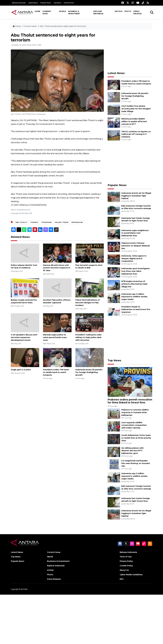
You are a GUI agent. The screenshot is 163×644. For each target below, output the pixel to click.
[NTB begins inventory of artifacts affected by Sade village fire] (114, 285)
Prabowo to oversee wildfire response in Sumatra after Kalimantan (135, 412)
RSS (122, 579)
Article (118, 11)
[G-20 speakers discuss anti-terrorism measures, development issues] (25, 322)
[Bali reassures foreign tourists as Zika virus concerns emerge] (114, 209)
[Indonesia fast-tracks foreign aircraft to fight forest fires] (114, 222)
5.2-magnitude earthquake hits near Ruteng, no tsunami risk (135, 463)
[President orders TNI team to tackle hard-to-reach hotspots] (57, 357)
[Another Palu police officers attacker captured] (57, 288)
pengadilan (77, 222)
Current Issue (46, 12)
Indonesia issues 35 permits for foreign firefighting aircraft (88, 372)
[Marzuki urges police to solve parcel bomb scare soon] (57, 322)
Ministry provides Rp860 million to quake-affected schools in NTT (134, 121)
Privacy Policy (126, 561)
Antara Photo (69, 3)
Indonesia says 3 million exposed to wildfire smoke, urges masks (134, 297)
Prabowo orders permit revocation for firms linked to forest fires (130, 401)
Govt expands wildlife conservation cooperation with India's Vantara (134, 425)
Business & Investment (74, 12)
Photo (127, 11)
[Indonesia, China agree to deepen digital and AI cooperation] (114, 259)
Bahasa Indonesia (19, 3)
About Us (124, 570)
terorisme (46, 222)
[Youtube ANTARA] (137, 3)
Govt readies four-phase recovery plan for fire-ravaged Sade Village (135, 109)
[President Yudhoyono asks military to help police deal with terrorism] (89, 322)
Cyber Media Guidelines (131, 574)
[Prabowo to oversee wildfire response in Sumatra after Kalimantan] (114, 413)
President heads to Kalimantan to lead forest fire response (135, 309)
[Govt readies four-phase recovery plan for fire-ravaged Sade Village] (114, 110)
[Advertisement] (130, 51)
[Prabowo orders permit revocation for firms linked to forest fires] (130, 381)
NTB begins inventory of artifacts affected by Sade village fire (134, 284)
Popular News (45, 3)
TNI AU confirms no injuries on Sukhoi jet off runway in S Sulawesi (136, 134)
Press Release (137, 12)
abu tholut (21, 222)
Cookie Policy (126, 565)
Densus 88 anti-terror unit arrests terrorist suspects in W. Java (56, 268)
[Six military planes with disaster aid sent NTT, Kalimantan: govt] (114, 451)
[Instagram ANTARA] (133, 3)
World (62, 11)
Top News (57, 3)
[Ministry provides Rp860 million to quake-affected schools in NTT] (114, 122)
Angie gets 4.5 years (21, 369)
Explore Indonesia (98, 12)
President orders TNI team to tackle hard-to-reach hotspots (56, 372)
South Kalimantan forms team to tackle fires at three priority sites (136, 438)
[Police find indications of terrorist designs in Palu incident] (89, 288)
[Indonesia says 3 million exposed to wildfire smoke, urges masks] (114, 297)
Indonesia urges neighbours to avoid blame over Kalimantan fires (135, 233)
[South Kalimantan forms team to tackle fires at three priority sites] (114, 439)
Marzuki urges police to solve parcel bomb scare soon (55, 337)
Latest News (33, 3)
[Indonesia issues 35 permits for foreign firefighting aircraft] (89, 357)
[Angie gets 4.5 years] (25, 357)
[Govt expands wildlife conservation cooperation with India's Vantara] (114, 426)
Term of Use (126, 557)
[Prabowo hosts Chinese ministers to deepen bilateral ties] (114, 246)
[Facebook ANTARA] (122, 3)
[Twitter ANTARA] (127, 3)
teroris (34, 222)
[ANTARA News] (22, 12)
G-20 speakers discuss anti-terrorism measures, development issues (24, 337)
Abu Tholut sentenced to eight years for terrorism (63, 26)
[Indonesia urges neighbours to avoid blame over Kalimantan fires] (114, 234)
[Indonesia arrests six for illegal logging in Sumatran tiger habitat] (114, 196)
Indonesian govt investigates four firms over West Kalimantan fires (135, 271)
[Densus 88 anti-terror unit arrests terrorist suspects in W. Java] (57, 253)
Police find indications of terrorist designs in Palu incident (87, 302)
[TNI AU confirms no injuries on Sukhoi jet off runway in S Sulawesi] (114, 135)
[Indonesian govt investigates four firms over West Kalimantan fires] (114, 272)
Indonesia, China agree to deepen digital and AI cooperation (133, 258)
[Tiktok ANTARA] (143, 3)
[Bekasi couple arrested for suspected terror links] (25, 288)
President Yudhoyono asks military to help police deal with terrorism (88, 337)
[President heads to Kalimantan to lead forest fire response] (114, 310)
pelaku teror (61, 222)
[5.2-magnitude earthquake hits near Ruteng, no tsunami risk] (114, 464)
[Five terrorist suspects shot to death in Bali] (89, 253)
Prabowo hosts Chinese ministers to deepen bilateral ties (135, 246)
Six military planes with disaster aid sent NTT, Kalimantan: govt (132, 451)
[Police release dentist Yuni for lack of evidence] (25, 253)
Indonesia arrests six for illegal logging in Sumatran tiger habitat (136, 196)
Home (37, 11)
